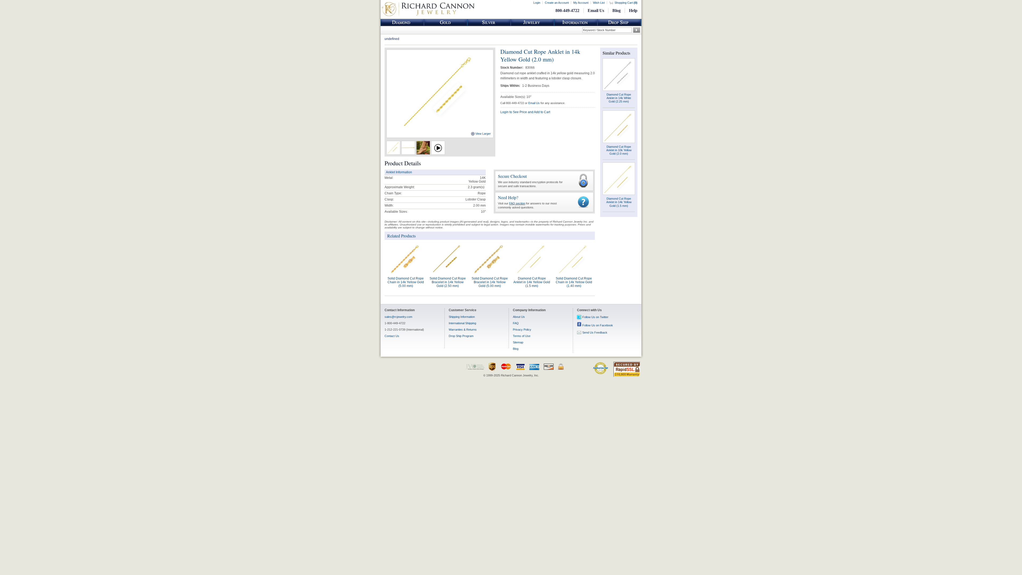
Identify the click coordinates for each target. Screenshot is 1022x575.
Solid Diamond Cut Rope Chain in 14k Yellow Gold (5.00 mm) (406, 282)
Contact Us (392, 336)
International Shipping (462, 323)
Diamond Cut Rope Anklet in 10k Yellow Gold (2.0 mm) (619, 150)
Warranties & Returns (463, 329)
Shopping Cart (626, 2)
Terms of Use (521, 336)
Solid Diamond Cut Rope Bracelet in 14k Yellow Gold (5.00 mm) (490, 282)
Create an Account (557, 2)
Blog (616, 10)
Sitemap (518, 342)
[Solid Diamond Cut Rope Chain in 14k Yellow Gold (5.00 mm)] (405, 259)
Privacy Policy (522, 329)
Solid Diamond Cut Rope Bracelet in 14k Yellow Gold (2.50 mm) (448, 282)
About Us (519, 316)
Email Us (596, 10)
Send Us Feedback (594, 332)
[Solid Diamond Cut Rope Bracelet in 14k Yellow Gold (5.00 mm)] (489, 259)
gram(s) (476, 187)
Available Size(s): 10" (515, 97)
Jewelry (532, 22)
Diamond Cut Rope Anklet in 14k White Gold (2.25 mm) (619, 98)
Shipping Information (462, 316)
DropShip (619, 22)
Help (633, 10)
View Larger (483, 133)
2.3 (470, 187)
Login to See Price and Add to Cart (525, 112)
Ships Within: (510, 86)
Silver (489, 22)
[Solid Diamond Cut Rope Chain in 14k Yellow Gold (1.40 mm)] (573, 259)
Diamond (402, 22)
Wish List (599, 2)
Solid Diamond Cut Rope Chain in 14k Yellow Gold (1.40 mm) (574, 282)
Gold (445, 22)
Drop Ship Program (461, 336)
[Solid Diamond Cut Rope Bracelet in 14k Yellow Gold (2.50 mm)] (447, 259)
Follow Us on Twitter (595, 317)
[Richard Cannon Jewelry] (428, 16)
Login (536, 2)
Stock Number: (512, 67)
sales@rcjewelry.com (398, 316)
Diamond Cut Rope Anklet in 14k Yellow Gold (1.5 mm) (531, 282)
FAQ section (517, 203)
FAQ (516, 323)
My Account (580, 2)
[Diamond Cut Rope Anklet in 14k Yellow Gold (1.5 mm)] (531, 259)
